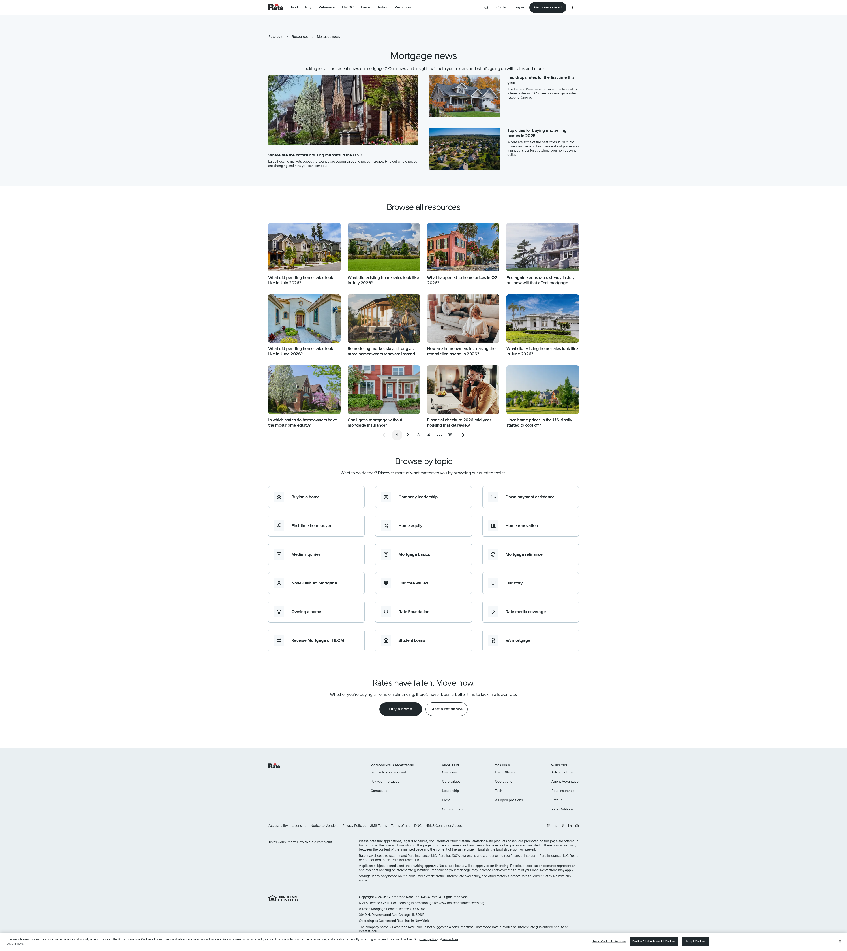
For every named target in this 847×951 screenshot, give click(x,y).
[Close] (840, 941)
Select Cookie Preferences (609, 941)
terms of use (450, 939)
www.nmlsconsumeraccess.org (461, 903)
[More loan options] (572, 7)
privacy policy (428, 939)
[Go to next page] (463, 435)
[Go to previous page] (384, 435)
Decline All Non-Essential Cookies (653, 941)
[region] (423, 942)
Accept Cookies (695, 941)
